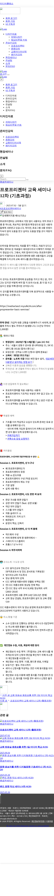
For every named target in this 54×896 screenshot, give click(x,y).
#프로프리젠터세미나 (10, 208)
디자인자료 (11, 34)
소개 (8, 63)
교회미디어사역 (19, 51)
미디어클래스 (6, 3)
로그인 (3, 74)
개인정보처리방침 (38, 821)
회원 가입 (10, 21)
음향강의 (15, 48)
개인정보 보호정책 (12, 862)
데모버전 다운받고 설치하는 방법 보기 (30, 360)
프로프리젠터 (17, 46)
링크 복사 (7, 212)
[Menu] (8, 74)
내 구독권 (10, 24)
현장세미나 (11, 57)
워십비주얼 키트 (19, 40)
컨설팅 (9, 60)
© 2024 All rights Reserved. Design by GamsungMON (28, 825)
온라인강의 (11, 43)
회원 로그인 (11, 18)
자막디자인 (16, 37)
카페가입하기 (13, 435)
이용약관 (49, 821)
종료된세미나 (6, 182)
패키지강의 (16, 54)
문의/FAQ (10, 66)
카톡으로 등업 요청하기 (18, 438)
